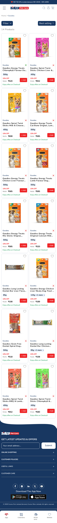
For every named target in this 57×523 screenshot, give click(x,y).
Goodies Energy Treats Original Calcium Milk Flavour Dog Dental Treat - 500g (41, 235)
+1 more (39, 295)
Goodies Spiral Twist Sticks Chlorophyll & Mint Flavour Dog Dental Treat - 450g (42, 400)
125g (33, 295)
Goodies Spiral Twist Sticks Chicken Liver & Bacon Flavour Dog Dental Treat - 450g (41, 69)
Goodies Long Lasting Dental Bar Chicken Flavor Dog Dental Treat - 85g (42, 345)
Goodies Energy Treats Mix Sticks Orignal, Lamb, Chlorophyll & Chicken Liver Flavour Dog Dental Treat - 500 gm (14, 235)
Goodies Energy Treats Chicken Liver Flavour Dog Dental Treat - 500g (15, 179)
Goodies (11, 16)
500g (5, 74)
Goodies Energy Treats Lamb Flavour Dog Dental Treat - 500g (41, 179)
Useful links (7, 466)
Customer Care (8, 473)
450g (33, 74)
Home (3, 16)
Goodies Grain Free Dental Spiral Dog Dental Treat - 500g (12, 345)
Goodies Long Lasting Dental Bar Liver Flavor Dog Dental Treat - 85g (14, 290)
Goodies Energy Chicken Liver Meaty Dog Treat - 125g (42, 290)
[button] (6, 8)
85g (5, 295)
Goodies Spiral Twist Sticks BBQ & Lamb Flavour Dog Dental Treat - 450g (13, 400)
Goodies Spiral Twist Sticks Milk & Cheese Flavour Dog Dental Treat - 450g (13, 124)
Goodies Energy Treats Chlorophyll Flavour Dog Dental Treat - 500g (14, 69)
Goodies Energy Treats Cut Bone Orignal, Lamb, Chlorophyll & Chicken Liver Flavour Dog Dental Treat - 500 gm (42, 124)
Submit (48, 445)
